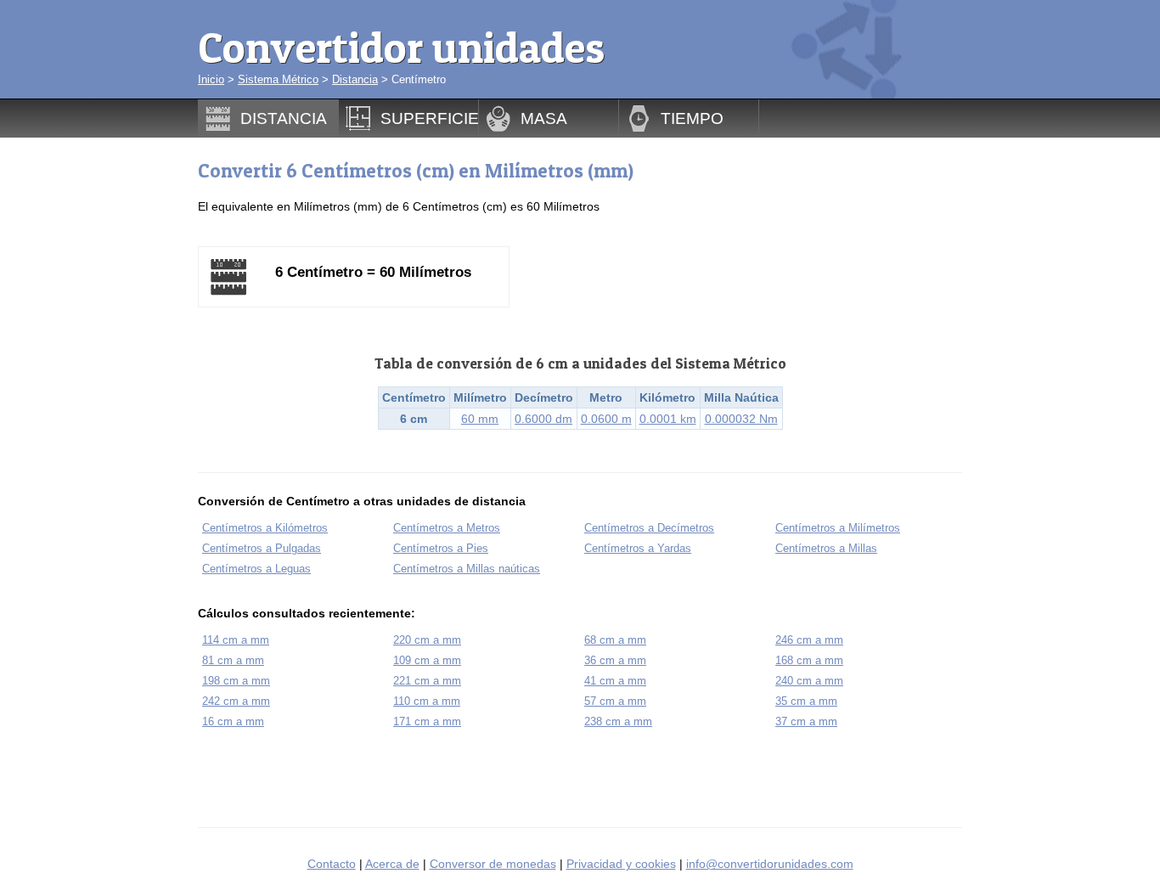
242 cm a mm (236, 701)
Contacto (331, 864)
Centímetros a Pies (440, 548)
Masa (544, 118)
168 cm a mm (809, 660)
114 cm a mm (235, 640)
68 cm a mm (615, 640)
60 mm (479, 418)
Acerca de (392, 864)
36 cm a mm (615, 660)
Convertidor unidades (401, 47)
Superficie (429, 118)
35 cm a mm (806, 701)
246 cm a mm (809, 640)
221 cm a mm (427, 680)
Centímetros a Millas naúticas (466, 568)
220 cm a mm (427, 640)
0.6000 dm (543, 418)
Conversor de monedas (493, 864)
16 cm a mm (233, 721)
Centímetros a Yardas (637, 548)
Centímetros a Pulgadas (261, 548)
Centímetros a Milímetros (837, 527)
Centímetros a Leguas (256, 568)
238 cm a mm (618, 721)
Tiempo (692, 118)
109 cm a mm (427, 660)
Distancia (355, 79)
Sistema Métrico (278, 79)
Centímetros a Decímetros (649, 527)
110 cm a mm (426, 701)
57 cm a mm (615, 701)
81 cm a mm (233, 660)
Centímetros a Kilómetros (265, 527)
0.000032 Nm (741, 418)
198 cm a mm (236, 680)
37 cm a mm (806, 721)
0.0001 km (667, 418)
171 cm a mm (427, 721)
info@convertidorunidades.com (769, 864)
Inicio (211, 79)
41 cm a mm (615, 680)
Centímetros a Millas (826, 548)
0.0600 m (606, 418)
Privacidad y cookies (621, 864)
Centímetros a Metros (446, 527)
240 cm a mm (809, 680)
